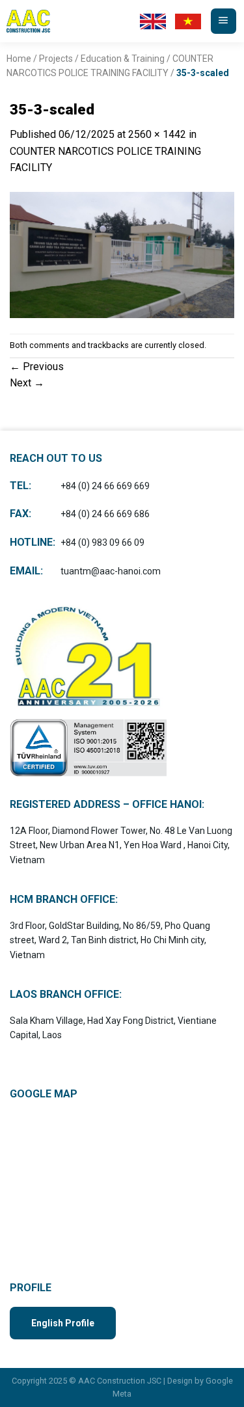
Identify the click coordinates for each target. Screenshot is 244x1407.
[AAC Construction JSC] (39, 21)
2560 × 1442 (157, 134)
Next (27, 383)
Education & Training (123, 58)
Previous (37, 366)
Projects (56, 58)
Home (19, 58)
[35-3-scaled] (122, 254)
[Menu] (223, 21)
